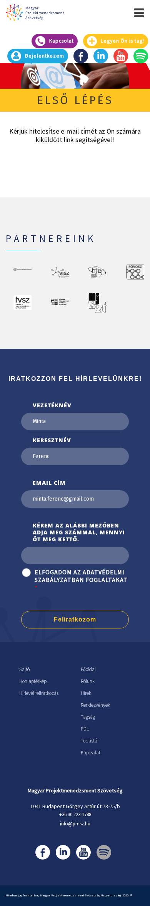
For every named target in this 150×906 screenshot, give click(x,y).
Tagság (88, 717)
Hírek (86, 693)
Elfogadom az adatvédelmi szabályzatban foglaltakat (81, 576)
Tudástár (90, 740)
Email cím (49, 482)
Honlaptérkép (33, 681)
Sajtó (24, 669)
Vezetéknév (52, 405)
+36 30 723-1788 (75, 814)
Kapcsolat (90, 752)
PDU (85, 729)
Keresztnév (52, 440)
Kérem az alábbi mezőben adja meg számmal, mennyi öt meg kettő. (79, 532)
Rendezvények (95, 705)
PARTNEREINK (51, 238)
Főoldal (88, 669)
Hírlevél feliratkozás (38, 693)
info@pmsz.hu (75, 823)
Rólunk (88, 681)
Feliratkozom (75, 619)
